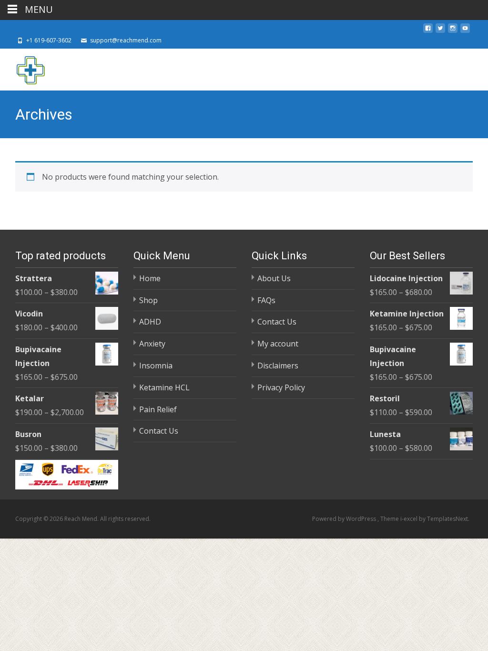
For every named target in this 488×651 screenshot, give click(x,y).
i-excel (409, 519)
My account (277, 343)
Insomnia (156, 365)
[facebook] (428, 31)
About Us (274, 278)
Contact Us (158, 431)
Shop (148, 300)
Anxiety (152, 343)
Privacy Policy (281, 387)
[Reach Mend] (23, 68)
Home (150, 278)
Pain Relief (158, 409)
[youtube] (465, 31)
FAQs (266, 300)
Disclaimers (277, 365)
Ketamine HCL (164, 387)
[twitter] (440, 31)
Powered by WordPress (344, 519)
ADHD (150, 321)
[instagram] (453, 31)
